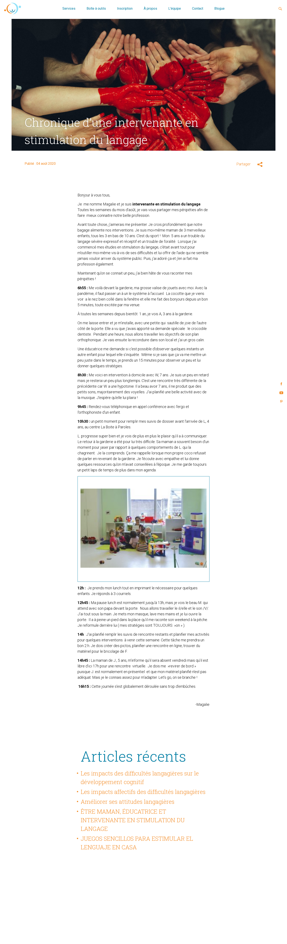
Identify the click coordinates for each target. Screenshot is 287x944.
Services (68, 8)
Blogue (219, 8)
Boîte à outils (96, 8)
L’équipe (174, 8)
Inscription (125, 8)
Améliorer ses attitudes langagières (127, 801)
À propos (150, 8)
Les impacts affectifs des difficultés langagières (143, 791)
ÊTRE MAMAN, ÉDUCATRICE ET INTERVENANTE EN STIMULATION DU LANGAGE (133, 820)
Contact (197, 8)
